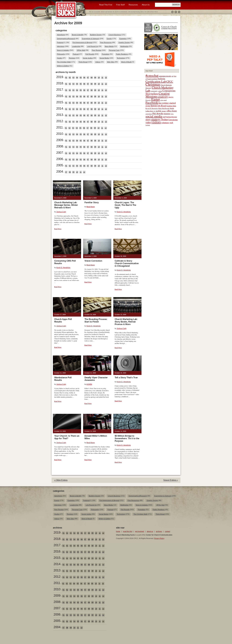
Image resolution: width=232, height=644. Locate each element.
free (160, 102)
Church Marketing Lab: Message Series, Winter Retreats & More (66, 205)
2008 (59, 146)
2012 (59, 121)
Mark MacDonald (163, 108)
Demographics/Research (66, 39)
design (170, 97)
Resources (133, 5)
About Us (146, 5)
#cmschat (152, 75)
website (148, 125)
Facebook (175, 12)
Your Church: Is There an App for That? (66, 437)
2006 (59, 159)
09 (95, 77)
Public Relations (122, 54)
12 (106, 77)
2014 (59, 108)
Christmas (153, 84)
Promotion (105, 54)
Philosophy (61, 54)
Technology (121, 58)
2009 (59, 140)
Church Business (114, 35)
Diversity (148, 100)
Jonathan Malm (171, 106)
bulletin (161, 78)
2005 (59, 165)
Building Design (96, 35)
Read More (57, 229)
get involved (139, 531)
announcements (165, 76)
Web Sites (110, 62)
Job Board (161, 105)
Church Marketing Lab (159, 88)
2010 (59, 133)
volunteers (165, 122)
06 (84, 77)
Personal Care (114, 50)
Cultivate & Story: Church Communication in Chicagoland (127, 263)
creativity (163, 96)
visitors (156, 122)
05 (81, 77)
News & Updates (63, 50)
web (171, 122)
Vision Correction (93, 261)
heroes (154, 105)
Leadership (76, 46)
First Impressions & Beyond (82, 42)
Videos (97, 62)
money (164, 111)
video (148, 122)
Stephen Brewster (171, 117)
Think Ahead (83, 62)
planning (167, 113)
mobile (158, 110)
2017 (59, 89)
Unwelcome (173, 119)
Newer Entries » (170, 480)
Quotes (59, 58)
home (118, 531)
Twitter (172, 12)
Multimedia (124, 46)
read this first (127, 531)
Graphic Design (124, 42)
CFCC (169, 81)
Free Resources (106, 42)
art (172, 76)
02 (70, 77)
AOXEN (89, 384)
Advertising (61, 35)
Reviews (72, 58)
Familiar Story (91, 202)
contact (167, 531)
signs (172, 114)
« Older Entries (61, 480)
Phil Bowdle (157, 113)
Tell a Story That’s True (126, 377)
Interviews (60, 46)
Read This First (105, 5)
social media (154, 116)
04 (77, 77)
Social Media (104, 58)
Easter (155, 99)
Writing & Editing (63, 66)
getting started (169, 102)
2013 (59, 115)
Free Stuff (120, 5)
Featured (60, 42)
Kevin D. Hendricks (124, 212)
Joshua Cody (61, 212)
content (160, 91)
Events (109, 39)
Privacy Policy (159, 538)
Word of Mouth (126, 62)
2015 (59, 102)
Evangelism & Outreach (90, 39)
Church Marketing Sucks (66, 10)
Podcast (76, 54)
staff (164, 116)
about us (150, 531)
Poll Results (89, 54)
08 (92, 77)
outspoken (149, 114)
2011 (59, 127)
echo (161, 100)
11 (102, 77)
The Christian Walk (64, 62)
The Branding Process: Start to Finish (95, 320)
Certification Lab (156, 81)
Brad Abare (91, 207)
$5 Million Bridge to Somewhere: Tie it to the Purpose (127, 438)
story (148, 119)
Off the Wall (81, 50)
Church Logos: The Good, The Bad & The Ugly (125, 205)
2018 (59, 83)
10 (99, 77)
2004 (59, 171)
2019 (59, 77)
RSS (179, 12)
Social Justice (88, 58)
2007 (59, 152)
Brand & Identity (77, 35)
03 (73, 77)
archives (159, 531)
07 (88, 77)
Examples (123, 39)
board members (152, 79)
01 (66, 77)
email (165, 100)
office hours (172, 110)
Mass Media (109, 46)
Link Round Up (92, 46)
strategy (156, 119)
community (154, 91)
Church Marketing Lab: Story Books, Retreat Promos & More (126, 322)
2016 (59, 96)
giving (148, 105)
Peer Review (96, 50)
